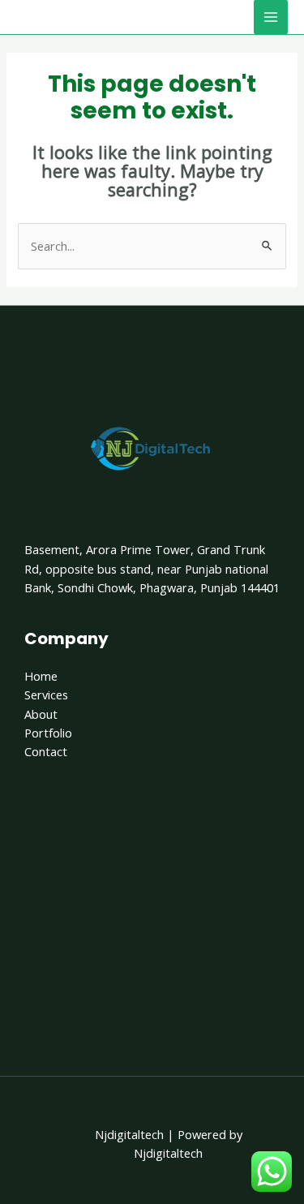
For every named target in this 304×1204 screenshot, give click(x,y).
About (41, 714)
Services (46, 694)
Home (41, 676)
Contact (45, 751)
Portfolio (48, 733)
